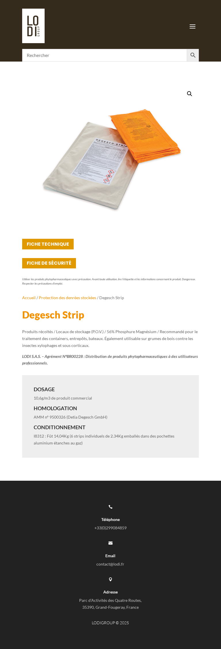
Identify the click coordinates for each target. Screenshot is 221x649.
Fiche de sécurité (49, 263)
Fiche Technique (48, 244)
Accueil (29, 297)
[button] (189, 94)
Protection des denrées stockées (67, 297)
